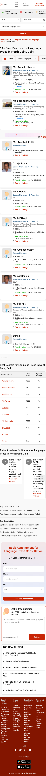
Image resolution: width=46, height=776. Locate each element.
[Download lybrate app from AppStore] (24, 768)
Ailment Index (27, 734)
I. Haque (5, 408)
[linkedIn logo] (25, 751)
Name (5, 564)
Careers (38, 710)
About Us (39, 706)
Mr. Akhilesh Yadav (23, 249)
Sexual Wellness (4, 723)
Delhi (8, 40)
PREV (5, 357)
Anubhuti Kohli (7, 394)
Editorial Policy (38, 724)
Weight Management (5, 728)
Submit (36, 637)
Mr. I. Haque (19, 191)
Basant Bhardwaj (8, 388)
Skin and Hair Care (4, 719)
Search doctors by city (16, 707)
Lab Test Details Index (27, 739)
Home (2, 40)
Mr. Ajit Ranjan (21, 276)
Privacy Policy (38, 720)
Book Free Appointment (39, 4)
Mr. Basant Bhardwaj (24, 100)
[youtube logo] (29, 751)
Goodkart (4, 707)
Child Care (4, 739)
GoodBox (4, 742)
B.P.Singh (5, 414)
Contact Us (39, 708)
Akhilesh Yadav (8, 421)
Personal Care (4, 736)
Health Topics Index (28, 725)
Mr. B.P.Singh (20, 218)
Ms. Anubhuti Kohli (23, 142)
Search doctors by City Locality (17, 714)
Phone (5, 574)
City (4, 584)
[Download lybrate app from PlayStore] (24, 763)
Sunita (16, 335)
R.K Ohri (5, 434)
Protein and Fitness (5, 715)
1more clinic (18, 86)
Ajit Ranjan (6, 401)
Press (38, 728)
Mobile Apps (40, 712)
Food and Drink (4, 732)
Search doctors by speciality (16, 720)
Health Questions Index (27, 714)
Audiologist (15, 40)
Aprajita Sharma (8, 381)
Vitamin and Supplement (5, 711)
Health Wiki (28, 706)
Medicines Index (28, 730)
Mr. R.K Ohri (19, 304)
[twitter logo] (20, 751)
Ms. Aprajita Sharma (24, 67)
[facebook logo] (15, 751)
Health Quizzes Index (27, 720)
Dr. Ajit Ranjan (20, 163)
